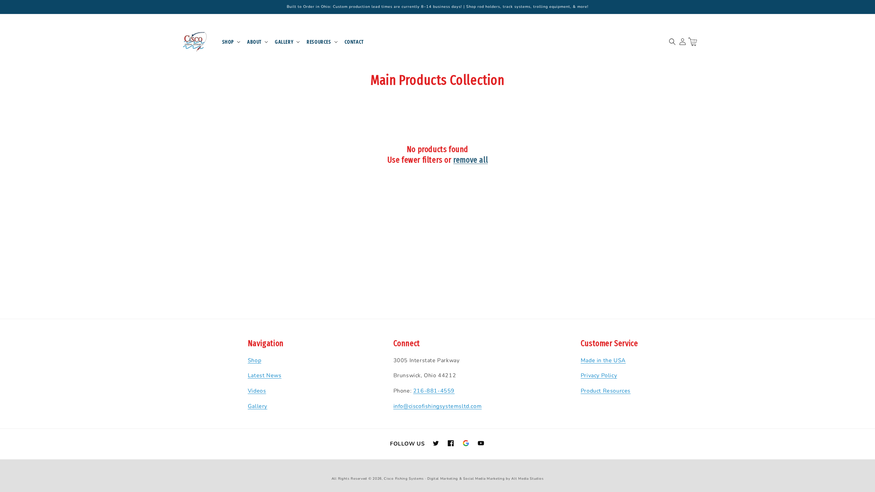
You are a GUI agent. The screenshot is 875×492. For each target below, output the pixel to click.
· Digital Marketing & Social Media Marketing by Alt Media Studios (484, 478)
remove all (470, 160)
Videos (257, 391)
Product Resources (606, 391)
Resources (319, 42)
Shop (228, 42)
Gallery (284, 42)
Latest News (265, 375)
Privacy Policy (599, 375)
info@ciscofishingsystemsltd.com (437, 406)
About (254, 42)
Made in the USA (603, 360)
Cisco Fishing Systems (404, 478)
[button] (230, 42)
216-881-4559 (434, 391)
